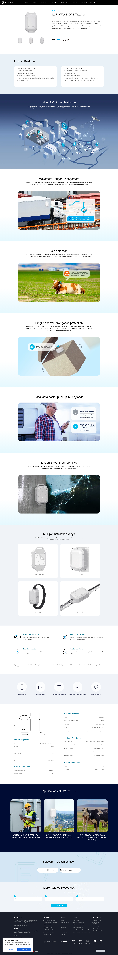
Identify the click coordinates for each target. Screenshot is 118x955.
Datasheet (54, 870)
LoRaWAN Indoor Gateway (49, 920)
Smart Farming (95, 928)
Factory (62, 925)
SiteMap (63, 934)
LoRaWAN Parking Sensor (49, 932)
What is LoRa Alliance (78, 927)
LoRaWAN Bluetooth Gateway (50, 922)
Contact (92, 2)
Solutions (43, 2)
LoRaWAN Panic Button (48, 929)
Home (27, 2)
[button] (107, 2)
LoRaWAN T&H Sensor (48, 927)
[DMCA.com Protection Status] (100, 951)
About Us (63, 920)
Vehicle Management (97, 930)
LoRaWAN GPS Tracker (48, 925)
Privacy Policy (64, 932)
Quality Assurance (65, 922)
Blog (62, 929)
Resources (74, 2)
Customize (11, 949)
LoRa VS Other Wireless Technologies (81, 932)
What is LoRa (76, 920)
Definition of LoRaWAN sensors (80, 925)
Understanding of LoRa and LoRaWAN (81, 929)
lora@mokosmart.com (19, 937)
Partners (63, 2)
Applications (54, 2)
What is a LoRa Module (78, 922)
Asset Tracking (95, 926)
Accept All (24, 949)
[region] (18, 945)
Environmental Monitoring (95, 923)
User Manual (68, 870)
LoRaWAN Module (47, 934)
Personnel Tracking (96, 920)
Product (34, 2)
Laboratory (63, 927)
